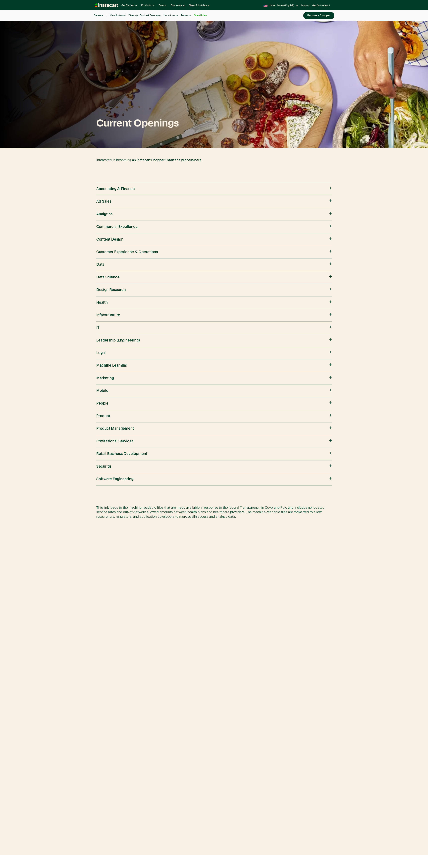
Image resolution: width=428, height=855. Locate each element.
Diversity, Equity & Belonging (144, 15)
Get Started (127, 5)
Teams (184, 15)
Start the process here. (184, 160)
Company (176, 5)
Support (305, 5)
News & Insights (198, 5)
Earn (161, 5)
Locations (169, 15)
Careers (98, 15)
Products (146, 5)
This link (102, 507)
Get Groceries (320, 5)
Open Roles (200, 15)
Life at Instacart (117, 15)
